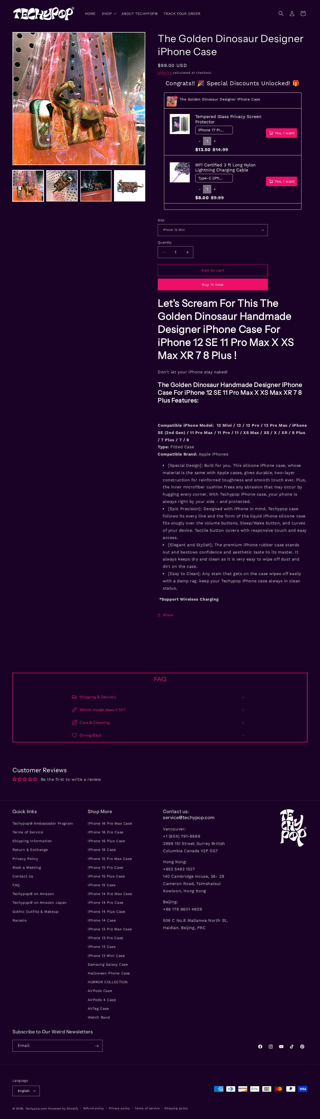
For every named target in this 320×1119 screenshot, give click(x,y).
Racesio (19, 920)
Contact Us (22, 876)
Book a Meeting (26, 867)
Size (161, 220)
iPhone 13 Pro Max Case (110, 929)
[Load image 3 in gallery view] (96, 185)
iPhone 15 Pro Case (105, 867)
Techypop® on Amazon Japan (39, 903)
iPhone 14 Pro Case (106, 903)
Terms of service (147, 1108)
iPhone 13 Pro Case (105, 938)
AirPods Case (100, 991)
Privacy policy (119, 1108)
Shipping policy (176, 1108)
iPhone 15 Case (102, 885)
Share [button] (168, 615)
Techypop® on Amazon (33, 894)
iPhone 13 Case (102, 947)
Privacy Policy (25, 858)
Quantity (165, 242)
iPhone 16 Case (102, 850)
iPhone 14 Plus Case (106, 911)
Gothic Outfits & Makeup (35, 911)
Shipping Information (32, 841)
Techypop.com (36, 1108)
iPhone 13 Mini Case (106, 955)
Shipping (165, 72)
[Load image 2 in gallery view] (62, 185)
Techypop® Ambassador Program (42, 823)
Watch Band (99, 1017)
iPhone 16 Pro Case (106, 832)
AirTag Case (98, 1008)
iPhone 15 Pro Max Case (110, 858)
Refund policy (93, 1108)
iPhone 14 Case (102, 920)
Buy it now (213, 284)
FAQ (16, 885)
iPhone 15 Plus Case (106, 876)
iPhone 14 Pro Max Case (110, 894)
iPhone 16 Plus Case (106, 841)
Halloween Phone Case (109, 973)
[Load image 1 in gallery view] (28, 185)
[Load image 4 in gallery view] (129, 185)
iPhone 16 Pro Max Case (110, 823)
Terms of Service (27, 832)
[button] (108, 13)
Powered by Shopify (63, 1108)
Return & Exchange (30, 850)
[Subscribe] (96, 1046)
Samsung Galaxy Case (108, 964)
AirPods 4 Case (102, 999)
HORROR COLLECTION (108, 982)
